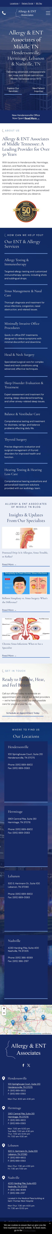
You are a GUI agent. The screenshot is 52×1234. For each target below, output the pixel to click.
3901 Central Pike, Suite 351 (21, 1113)
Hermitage (14, 1108)
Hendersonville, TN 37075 (20, 1087)
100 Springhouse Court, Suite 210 (24, 1084)
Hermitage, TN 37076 (18, 1116)
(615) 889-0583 (21, 768)
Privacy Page (29, 1230)
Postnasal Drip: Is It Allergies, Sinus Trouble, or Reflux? (25, 554)
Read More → (9, 564)
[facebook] (23, 1065)
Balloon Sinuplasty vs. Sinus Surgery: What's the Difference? (24, 600)
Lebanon (13, 1145)
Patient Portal (27, 3)
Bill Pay (39, 3)
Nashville (13, 1178)
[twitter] (28, 1065)
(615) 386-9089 (24, 957)
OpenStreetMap (35, 1033)
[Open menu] (48, 13)
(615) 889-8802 (24, 764)
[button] (26, 1010)
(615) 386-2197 (21, 961)
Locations (14, 3)
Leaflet (23, 1033)
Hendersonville (17, 1078)
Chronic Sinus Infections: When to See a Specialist (22, 645)
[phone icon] (4, 14)
